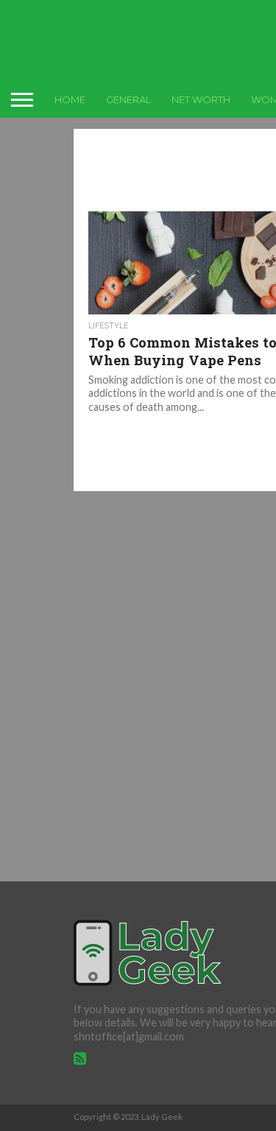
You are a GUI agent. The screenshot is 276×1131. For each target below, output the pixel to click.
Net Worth (200, 99)
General (128, 99)
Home (69, 99)
